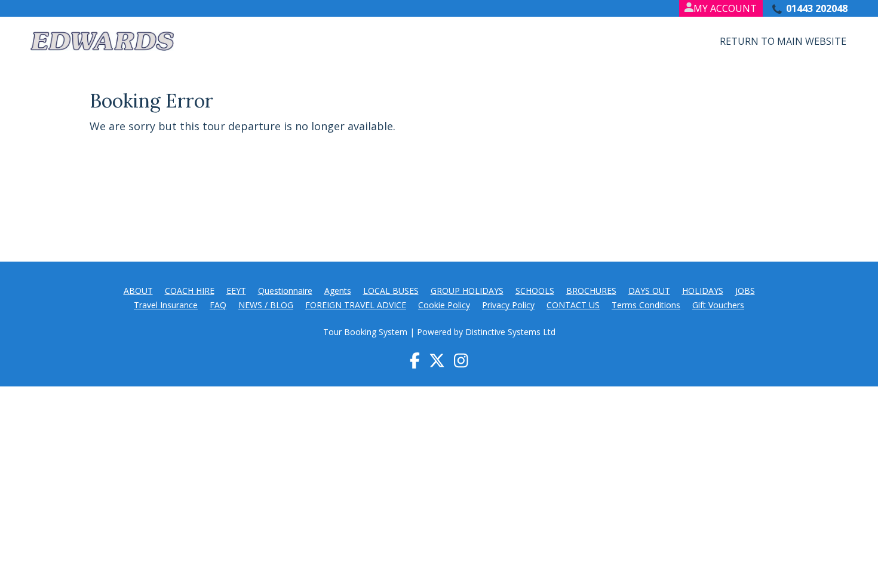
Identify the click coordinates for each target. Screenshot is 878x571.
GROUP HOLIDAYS (467, 290)
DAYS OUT (649, 290)
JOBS (745, 290)
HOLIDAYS (702, 290)
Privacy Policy (508, 305)
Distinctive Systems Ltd (510, 331)
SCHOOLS (534, 290)
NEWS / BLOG (265, 305)
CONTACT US (573, 305)
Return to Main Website (783, 41)
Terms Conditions (646, 305)
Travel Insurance (166, 305)
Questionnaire (285, 290)
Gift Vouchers (718, 305)
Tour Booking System (365, 331)
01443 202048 (817, 8)
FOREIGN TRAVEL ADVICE (355, 305)
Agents (337, 290)
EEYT (236, 290)
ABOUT (138, 290)
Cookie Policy (444, 305)
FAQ (218, 305)
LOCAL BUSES (391, 290)
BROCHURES (591, 290)
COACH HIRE (189, 290)
